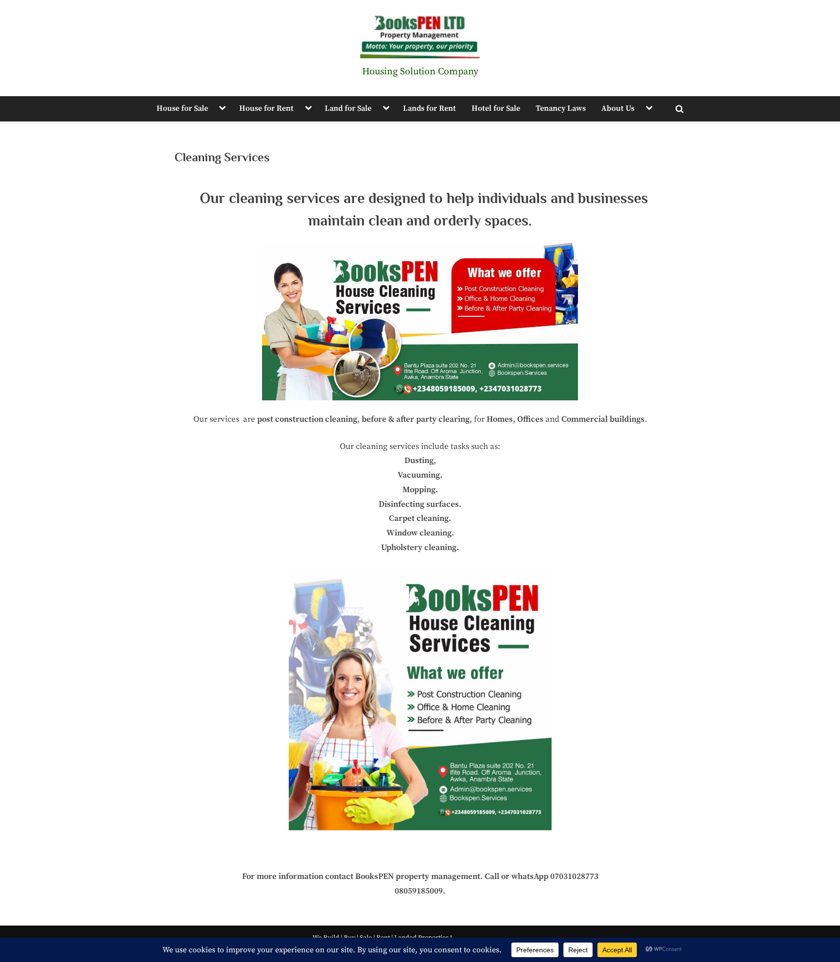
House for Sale (182, 108)
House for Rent (266, 108)
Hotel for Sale (496, 108)
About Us (617, 108)
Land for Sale (348, 108)
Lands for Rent (429, 108)
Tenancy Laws (561, 108)
